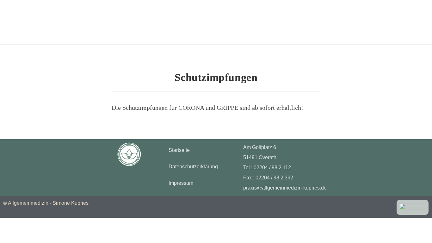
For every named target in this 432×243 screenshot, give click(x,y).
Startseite (179, 150)
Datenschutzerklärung (193, 166)
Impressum (181, 183)
